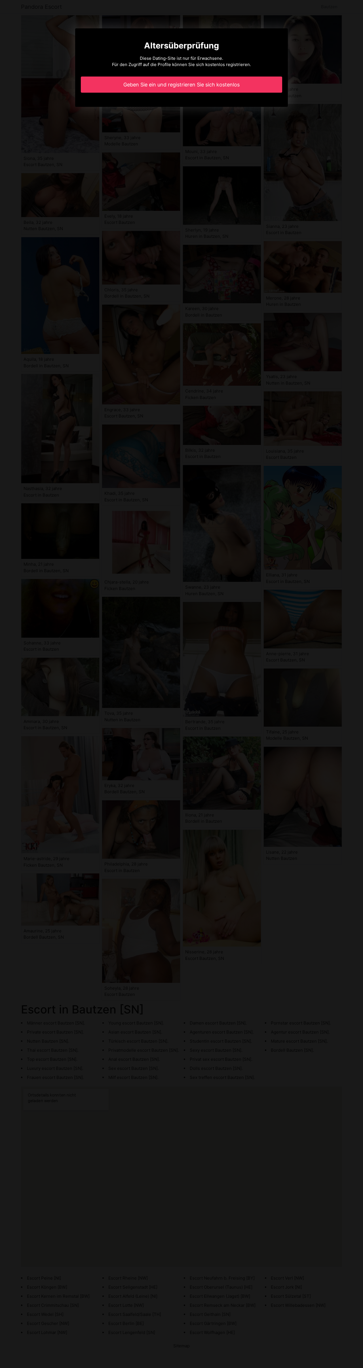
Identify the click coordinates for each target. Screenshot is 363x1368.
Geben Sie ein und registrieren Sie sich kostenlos (181, 85)
